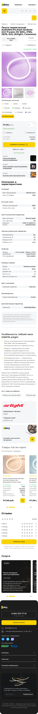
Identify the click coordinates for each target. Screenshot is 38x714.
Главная (4, 24)
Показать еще (30, 395)
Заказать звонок (19, 622)
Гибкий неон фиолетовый (11, 395)
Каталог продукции (17, 24)
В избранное (31, 45)
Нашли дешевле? (9, 128)
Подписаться (28, 694)
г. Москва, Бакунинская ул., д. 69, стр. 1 (18, 631)
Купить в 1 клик (18, 149)
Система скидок (19, 152)
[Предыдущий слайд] (5, 70)
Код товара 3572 (11, 39)
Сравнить (8, 45)
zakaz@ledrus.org (11, 628)
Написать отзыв (19, 541)
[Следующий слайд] (32, 70)
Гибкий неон (32, 24)
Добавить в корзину (17, 144)
